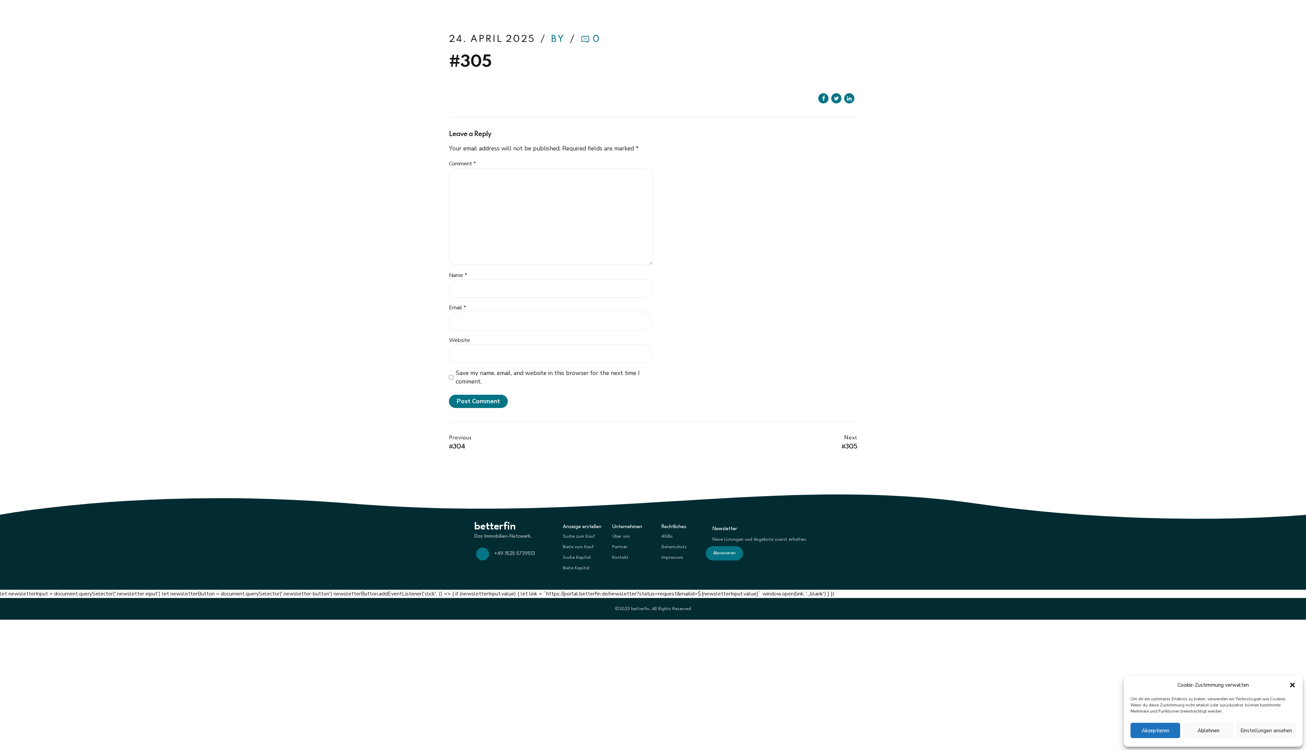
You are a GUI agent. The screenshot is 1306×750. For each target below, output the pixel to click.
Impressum (672, 557)
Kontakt (620, 557)
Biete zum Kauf (578, 547)
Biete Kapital (576, 568)
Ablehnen (1209, 730)
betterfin (470, 13)
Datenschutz (674, 547)
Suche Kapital (577, 557)
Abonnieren (724, 553)
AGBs (667, 536)
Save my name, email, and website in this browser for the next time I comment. (548, 377)
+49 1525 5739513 (514, 553)
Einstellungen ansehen (1266, 730)
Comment (462, 163)
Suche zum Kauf (579, 536)
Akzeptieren (1155, 730)
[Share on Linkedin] (849, 98)
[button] (1292, 685)
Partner (619, 547)
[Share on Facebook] (823, 98)
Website (459, 340)
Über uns (621, 536)
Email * (457, 307)
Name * (458, 275)
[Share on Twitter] (836, 98)
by (559, 39)
